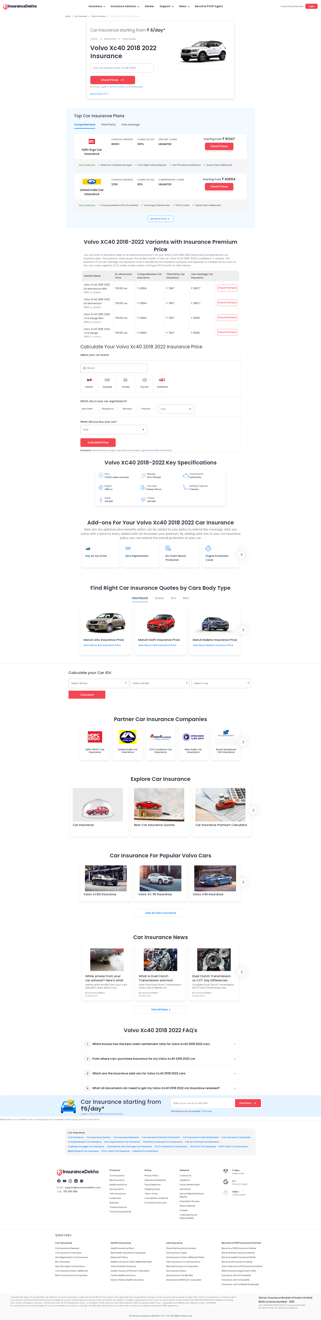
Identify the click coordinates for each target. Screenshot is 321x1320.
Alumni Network (187, 1205)
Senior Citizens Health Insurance (127, 1279)
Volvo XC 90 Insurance (155, 894)
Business (114, 1202)
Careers (184, 1210)
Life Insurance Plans (176, 1270)
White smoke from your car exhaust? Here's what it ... (104, 978)
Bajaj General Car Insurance (83, 1151)
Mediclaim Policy (119, 1257)
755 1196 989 (70, 1191)
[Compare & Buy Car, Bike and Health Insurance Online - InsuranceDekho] (20, 7)
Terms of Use (151, 1193)
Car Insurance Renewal (126, 1137)
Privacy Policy (151, 1175)
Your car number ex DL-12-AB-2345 (114, 68)
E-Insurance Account (155, 1202)
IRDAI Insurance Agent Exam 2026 (239, 1270)
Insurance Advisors (123, 6)
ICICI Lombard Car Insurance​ (171, 1146)
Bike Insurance (117, 1180)
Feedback (185, 1180)
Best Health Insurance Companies (128, 1252)
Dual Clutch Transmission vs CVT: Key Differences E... (211, 978)
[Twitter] (82, 1181)
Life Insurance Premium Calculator (183, 1279)
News (182, 6)
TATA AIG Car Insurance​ (203, 1146)
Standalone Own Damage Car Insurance (129, 1146)
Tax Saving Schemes (120, 1211)
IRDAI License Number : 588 (276, 1302)
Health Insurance (118, 1184)
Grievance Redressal (155, 1180)
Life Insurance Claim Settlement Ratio (185, 1257)
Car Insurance (83, 825)
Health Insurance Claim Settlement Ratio (131, 1261)
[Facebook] (59, 1181)
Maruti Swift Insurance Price (159, 640)
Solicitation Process (190, 1201)
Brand (90, 368)
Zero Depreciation (136, 556)
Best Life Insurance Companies (182, 1266)
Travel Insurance (118, 1207)
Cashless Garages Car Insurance (86, 1146)
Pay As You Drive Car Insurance (202, 1141)
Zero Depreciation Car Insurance (122, 1141)
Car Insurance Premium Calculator (221, 825)
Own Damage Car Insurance (70, 1266)
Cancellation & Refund (156, 1198)
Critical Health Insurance (123, 1266)
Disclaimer (185, 1189)
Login (311, 6)
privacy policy (137, 87)
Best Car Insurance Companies (71, 1275)
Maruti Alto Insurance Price (104, 640)
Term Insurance (118, 1193)
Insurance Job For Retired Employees (240, 1284)
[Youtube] (65, 1181)
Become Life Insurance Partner (237, 1261)
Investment (115, 1198)
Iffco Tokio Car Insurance (115, 1151)
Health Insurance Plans (122, 1248)
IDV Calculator (62, 1261)
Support (165, 6)
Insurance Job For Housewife (236, 1275)
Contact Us (185, 1175)
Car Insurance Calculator (68, 1252)
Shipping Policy (152, 1189)
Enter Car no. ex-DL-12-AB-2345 (191, 1103)
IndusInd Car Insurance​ (145, 1151)
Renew (149, 6)
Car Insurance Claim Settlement (201, 1137)
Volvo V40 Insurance (208, 894)
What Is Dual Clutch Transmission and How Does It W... (156, 978)
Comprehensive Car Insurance (84, 1141)
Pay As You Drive (96, 556)
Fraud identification (190, 1184)
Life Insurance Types (176, 1252)
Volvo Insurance (165, 913)
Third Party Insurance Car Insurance (162, 1141)
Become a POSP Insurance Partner (239, 1248)
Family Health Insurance (123, 1275)
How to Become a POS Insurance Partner (242, 1266)
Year (86, 429)
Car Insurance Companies (236, 1137)
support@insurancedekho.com (83, 1187)
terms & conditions (117, 87)
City (163, 409)
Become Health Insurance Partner (239, 1257)
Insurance (95, 6)
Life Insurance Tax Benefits (179, 1275)
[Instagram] (70, 1181)
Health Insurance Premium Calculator (130, 1270)
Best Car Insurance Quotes (154, 825)
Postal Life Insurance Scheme (181, 1248)
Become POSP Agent (209, 6)
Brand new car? (99, 93)
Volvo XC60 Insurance (100, 894)
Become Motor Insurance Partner (238, 1252)
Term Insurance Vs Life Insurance (183, 1261)
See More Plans (158, 218)
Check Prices (219, 146)
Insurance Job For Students (236, 1279)
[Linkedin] (76, 1181)
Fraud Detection (153, 1184)
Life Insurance (117, 1189)
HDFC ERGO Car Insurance (233, 1146)
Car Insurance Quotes (98, 1137)
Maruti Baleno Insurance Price (215, 640)
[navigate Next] (241, 555)
